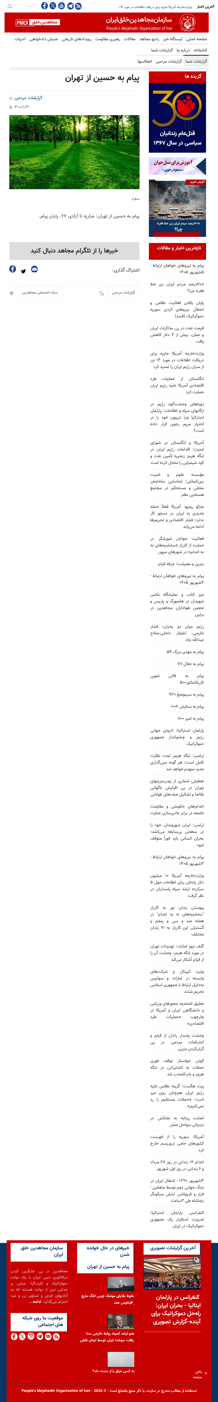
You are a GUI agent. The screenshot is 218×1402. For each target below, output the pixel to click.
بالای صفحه (198, 1373)
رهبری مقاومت (107, 39)
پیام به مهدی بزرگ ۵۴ (185, 652)
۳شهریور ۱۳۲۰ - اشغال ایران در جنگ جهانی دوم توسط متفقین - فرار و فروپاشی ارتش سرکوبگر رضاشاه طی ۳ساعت (177, 1191)
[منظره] (74, 152)
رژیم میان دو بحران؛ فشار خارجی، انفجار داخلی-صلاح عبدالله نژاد (177, 633)
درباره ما (183, 50)
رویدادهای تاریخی (76, 39)
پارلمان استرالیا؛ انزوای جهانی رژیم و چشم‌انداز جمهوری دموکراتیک (177, 737)
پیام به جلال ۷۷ (190, 664)
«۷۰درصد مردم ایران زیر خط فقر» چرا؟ (177, 287)
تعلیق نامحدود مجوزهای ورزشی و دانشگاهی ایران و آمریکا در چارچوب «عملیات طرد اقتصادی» (177, 1013)
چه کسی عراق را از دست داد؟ (114, 1370)
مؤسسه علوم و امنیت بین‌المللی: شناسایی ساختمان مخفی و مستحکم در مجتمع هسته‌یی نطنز (177, 485)
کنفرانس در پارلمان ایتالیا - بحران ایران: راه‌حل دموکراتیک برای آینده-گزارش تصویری (176, 1310)
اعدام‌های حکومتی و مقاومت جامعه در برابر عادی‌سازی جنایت (177, 810)
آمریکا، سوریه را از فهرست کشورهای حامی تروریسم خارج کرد (177, 1144)
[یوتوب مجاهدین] (61, 5)
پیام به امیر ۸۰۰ (191, 718)
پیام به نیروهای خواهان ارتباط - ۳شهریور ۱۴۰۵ (177, 860)
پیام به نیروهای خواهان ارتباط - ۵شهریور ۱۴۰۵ (177, 269)
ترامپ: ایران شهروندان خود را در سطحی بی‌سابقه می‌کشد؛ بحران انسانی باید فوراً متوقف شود (177, 835)
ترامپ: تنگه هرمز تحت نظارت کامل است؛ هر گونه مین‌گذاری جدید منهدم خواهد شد (177, 763)
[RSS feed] (78, 6)
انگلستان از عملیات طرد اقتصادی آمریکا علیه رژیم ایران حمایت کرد (150, 7)
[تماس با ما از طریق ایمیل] (48, 1336)
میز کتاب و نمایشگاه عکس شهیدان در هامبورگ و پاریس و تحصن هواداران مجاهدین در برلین (177, 604)
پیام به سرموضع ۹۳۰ (186, 694)
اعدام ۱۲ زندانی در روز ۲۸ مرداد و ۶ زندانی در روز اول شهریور (177, 1165)
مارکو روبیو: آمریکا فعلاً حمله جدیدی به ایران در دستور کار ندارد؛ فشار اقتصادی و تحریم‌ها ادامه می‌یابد (177, 517)
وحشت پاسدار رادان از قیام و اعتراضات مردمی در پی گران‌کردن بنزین (177, 1042)
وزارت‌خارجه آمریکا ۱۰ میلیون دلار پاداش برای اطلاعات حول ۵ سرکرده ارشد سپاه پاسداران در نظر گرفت (177, 886)
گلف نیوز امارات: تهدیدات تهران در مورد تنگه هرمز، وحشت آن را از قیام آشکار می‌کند (177, 953)
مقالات (130, 39)
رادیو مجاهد (149, 39)
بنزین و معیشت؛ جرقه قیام (181, 564)
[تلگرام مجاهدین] (70, 6)
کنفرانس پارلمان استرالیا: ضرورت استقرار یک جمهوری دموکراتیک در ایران (177, 1220)
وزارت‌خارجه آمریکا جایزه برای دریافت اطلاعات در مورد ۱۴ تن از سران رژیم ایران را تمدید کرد (177, 360)
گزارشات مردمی (169, 61)
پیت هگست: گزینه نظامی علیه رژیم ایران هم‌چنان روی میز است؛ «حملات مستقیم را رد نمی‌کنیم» (177, 1096)
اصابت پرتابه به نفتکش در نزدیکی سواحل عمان (177, 1121)
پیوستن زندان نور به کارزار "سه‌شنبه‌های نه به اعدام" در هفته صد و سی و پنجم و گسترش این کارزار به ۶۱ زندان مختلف (177, 921)
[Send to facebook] (12, 269)
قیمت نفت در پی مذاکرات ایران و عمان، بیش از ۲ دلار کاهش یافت (177, 335)
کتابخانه (200, 50)
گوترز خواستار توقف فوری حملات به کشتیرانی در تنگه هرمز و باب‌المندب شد (177, 1068)
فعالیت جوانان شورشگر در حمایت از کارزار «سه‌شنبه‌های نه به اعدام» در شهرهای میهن (177, 546)
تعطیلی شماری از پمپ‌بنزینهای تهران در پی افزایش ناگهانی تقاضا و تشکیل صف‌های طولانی (177, 788)
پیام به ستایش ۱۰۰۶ (187, 706)
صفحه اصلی (196, 39)
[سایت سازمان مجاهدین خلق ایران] (107, 23)
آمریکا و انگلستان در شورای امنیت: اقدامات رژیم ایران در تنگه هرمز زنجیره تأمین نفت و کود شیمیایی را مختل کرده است (177, 453)
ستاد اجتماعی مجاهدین (40, 293)
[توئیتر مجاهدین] (52, 5)
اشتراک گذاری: (126, 270)
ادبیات (20, 39)
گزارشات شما (162, 50)
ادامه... (35, 1302)
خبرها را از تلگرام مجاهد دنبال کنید (74, 251)
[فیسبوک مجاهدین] (44, 5)
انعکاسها (145, 61)
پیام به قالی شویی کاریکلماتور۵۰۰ (177, 679)
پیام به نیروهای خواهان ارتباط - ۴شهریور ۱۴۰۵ (177, 579)
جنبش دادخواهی (43, 39)
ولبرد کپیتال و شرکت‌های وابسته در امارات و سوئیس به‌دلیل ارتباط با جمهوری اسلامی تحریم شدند (177, 982)
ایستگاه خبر (172, 39)
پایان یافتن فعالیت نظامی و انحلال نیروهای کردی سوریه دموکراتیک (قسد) (177, 310)
